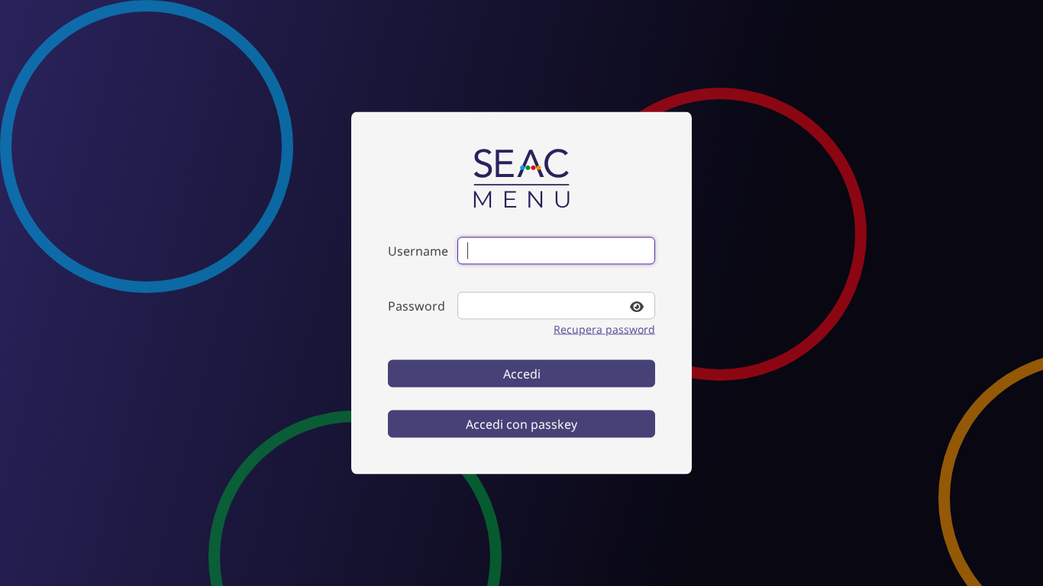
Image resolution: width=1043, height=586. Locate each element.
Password (416, 306)
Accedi (522, 373)
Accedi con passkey (521, 424)
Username (418, 251)
